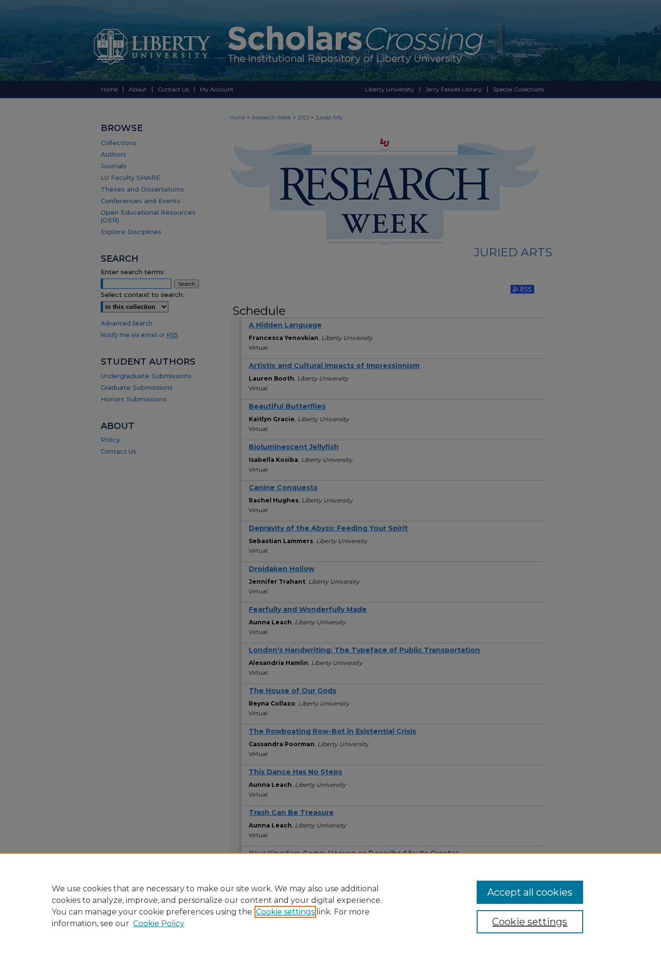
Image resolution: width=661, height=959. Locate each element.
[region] (330, 906)
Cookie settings (285, 911)
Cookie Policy (158, 923)
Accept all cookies (529, 892)
